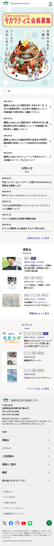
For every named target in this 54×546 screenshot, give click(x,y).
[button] (4, 91)
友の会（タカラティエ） (14, 480)
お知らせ (8, 491)
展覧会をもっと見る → (40, 313)
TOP (4, 432)
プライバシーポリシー (14, 508)
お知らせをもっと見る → (39, 238)
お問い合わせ (10, 502)
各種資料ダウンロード (14, 514)
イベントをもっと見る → (39, 388)
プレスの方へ (10, 497)
